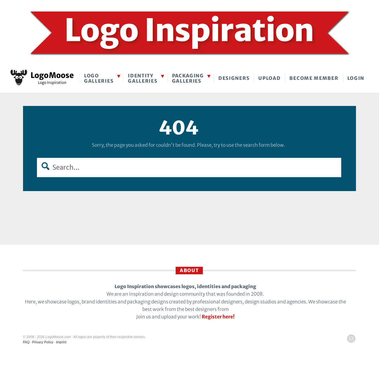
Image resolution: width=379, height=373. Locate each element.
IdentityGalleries (142, 78)
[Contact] (351, 338)
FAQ (26, 342)
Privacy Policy (42, 342)
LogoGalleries (98, 78)
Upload (269, 78)
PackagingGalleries (188, 78)
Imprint (61, 342)
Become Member (313, 78)
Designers (233, 78)
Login (356, 78)
